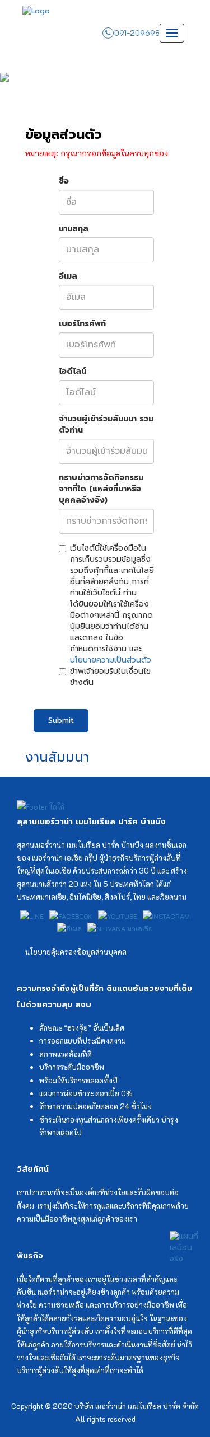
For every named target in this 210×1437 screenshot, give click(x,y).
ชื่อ (64, 181)
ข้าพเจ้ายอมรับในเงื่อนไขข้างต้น (110, 677)
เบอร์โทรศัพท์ (82, 324)
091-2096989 (139, 32)
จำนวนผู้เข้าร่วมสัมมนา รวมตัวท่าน (106, 425)
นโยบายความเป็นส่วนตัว (110, 660)
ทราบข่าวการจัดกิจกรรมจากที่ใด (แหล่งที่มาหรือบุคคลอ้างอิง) (101, 489)
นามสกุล (73, 228)
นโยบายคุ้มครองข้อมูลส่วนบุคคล (76, 951)
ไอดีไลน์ (72, 371)
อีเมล (68, 276)
